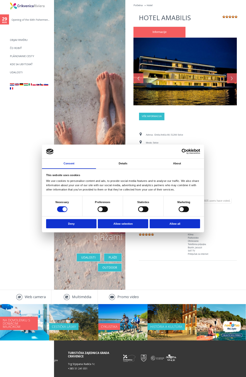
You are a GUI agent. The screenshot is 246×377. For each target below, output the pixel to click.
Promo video (128, 296)
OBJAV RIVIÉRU (19, 40)
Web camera (35, 296)
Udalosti (88, 257)
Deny (71, 223)
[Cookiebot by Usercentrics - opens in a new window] (184, 151)
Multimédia (81, 296)
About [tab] (177, 163)
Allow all (174, 223)
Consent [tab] (69, 163)
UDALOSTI (16, 72)
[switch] (103, 209)
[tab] (159, 32)
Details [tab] (123, 163)
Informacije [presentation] (160, 31)
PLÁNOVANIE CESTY (22, 56)
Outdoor (109, 268)
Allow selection (123, 223)
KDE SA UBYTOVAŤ (21, 64)
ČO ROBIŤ (16, 48)
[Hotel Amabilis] (138, 39)
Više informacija (152, 116)
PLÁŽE (113, 257)
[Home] (7, 1)
